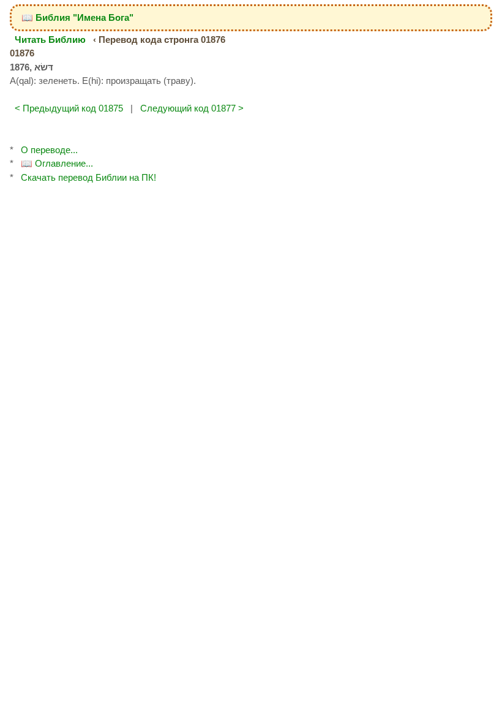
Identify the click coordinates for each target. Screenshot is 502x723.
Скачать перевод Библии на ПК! (88, 177)
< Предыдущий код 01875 (69, 108)
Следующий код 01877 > (192, 108)
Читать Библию (50, 39)
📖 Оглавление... (57, 163)
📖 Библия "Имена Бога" (77, 17)
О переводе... (49, 150)
